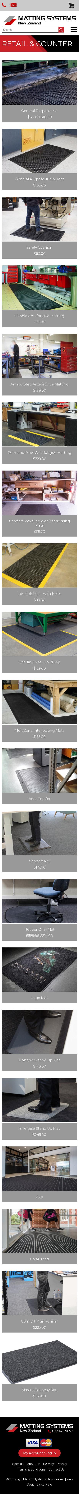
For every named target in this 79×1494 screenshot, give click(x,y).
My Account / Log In (39, 1453)
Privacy (62, 1464)
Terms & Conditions (32, 1469)
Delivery (48, 1464)
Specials (18, 1464)
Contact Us (56, 1469)
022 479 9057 (62, 1431)
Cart (71, 5)
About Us (33, 1464)
